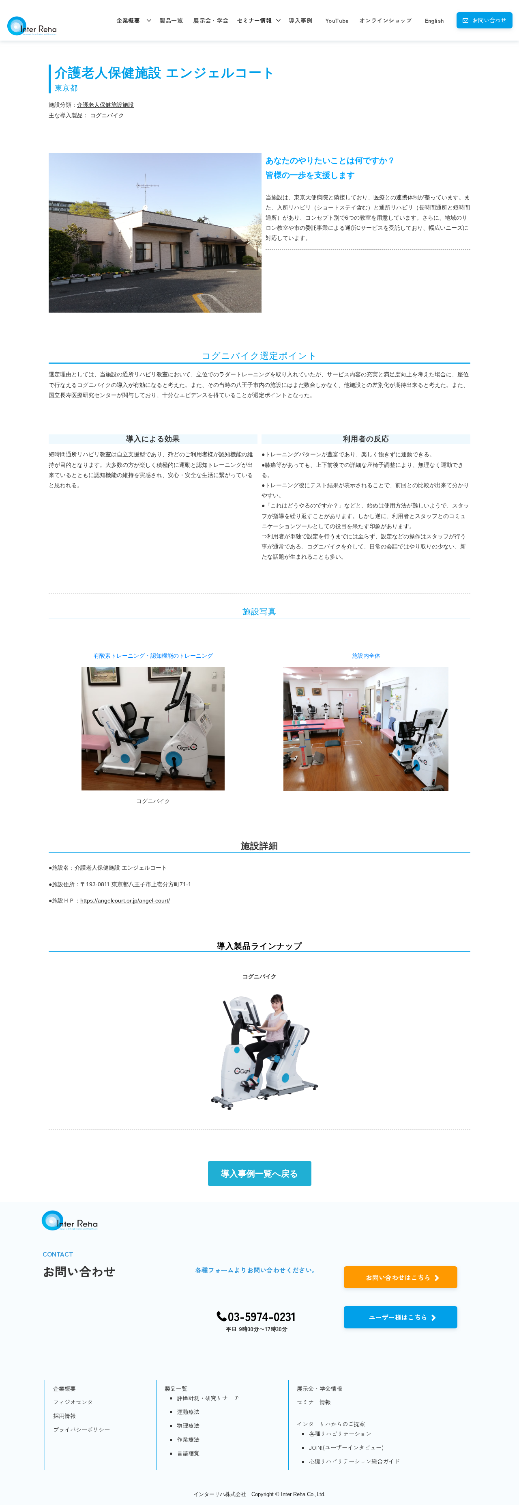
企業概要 (128, 20)
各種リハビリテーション (340, 1433)
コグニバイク (107, 115)
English (434, 20)
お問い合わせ (489, 20)
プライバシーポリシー (81, 1429)
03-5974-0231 (262, 1316)
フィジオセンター (76, 1402)
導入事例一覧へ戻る (259, 1173)
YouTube (337, 20)
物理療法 (188, 1425)
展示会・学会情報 (319, 1388)
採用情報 (64, 1416)
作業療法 (188, 1439)
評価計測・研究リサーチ (208, 1398)
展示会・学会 (211, 20)
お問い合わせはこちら (398, 1277)
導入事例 (300, 20)
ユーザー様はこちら (398, 1317)
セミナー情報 (254, 20)
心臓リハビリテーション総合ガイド (354, 1461)
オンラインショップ (385, 20)
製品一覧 (171, 20)
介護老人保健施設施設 (105, 104)
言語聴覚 (188, 1453)
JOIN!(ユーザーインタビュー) (346, 1447)
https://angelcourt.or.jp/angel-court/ (125, 900)
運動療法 (188, 1412)
